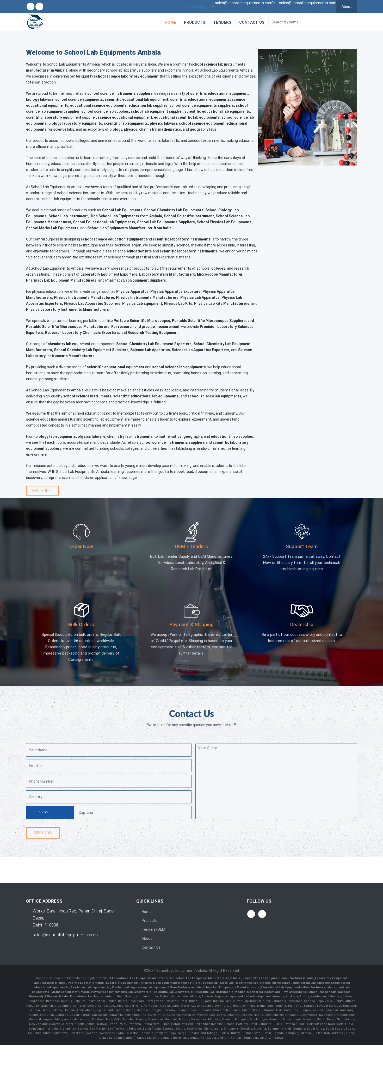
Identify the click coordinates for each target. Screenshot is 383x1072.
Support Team (302, 546)
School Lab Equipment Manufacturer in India (208, 978)
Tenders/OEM (153, 929)
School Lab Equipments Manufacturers (230, 987)
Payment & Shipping (191, 624)
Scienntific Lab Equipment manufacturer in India (278, 978)
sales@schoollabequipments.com (65, 934)
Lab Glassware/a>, (141, 992)
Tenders (222, 22)
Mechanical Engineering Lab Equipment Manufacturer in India (156, 987)
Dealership (301, 624)
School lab (211, 983)
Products (194, 22)
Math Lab (227, 983)
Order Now (81, 546)
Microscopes (281, 983)
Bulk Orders (81, 624)
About (347, 6)
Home (170, 22)
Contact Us (251, 22)
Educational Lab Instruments (91, 996)
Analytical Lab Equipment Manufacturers (171, 983)
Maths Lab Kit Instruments (70, 992)
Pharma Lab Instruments (86, 983)
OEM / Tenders (191, 546)
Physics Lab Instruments (109, 992)
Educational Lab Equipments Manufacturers (293, 987)
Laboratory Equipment (122, 983)
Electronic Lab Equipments (90, 987)
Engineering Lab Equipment (312, 983)
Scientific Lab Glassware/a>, (174, 992)
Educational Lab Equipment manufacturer (143, 978)
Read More (40, 491)
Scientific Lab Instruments (214, 992)
